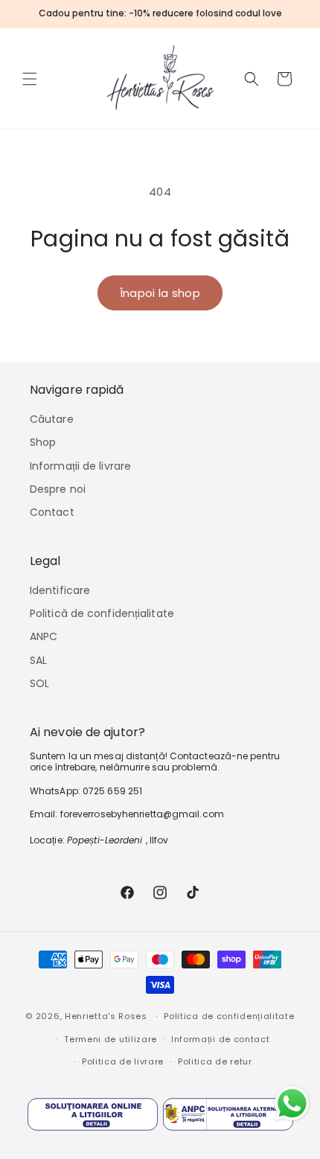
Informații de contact (220, 1039)
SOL (39, 683)
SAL (38, 660)
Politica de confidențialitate (229, 1016)
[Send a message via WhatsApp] (292, 1103)
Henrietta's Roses (106, 1016)
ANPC (43, 636)
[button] (29, 79)
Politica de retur (215, 1061)
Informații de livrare (80, 466)
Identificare (60, 590)
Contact (52, 512)
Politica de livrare (123, 1061)
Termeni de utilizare (110, 1039)
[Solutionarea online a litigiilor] (93, 1117)
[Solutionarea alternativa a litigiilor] (228, 1117)
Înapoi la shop (160, 293)
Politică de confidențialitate (102, 613)
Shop (43, 442)
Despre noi (58, 489)
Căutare (52, 419)
